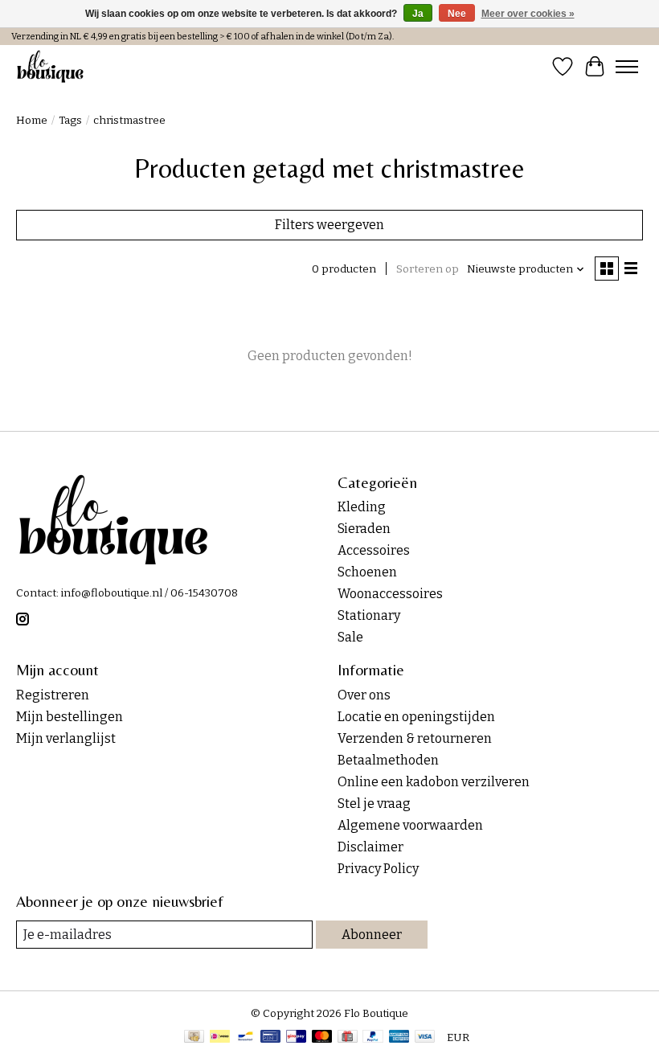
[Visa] (425, 1038)
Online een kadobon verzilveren (434, 781)
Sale (350, 637)
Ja (418, 13)
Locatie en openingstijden (416, 716)
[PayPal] (372, 1038)
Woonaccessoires (390, 593)
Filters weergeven (329, 224)
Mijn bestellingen (69, 716)
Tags (70, 120)
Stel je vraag (374, 803)
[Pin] (270, 1038)
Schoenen (367, 572)
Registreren (52, 695)
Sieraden (364, 528)
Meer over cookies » (528, 13)
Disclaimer (370, 847)
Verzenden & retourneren (415, 738)
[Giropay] (296, 1038)
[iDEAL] (220, 1038)
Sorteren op (427, 269)
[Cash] (194, 1038)
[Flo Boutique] (50, 66)
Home (31, 120)
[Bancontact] (245, 1038)
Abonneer (372, 934)
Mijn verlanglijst (66, 738)
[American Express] (399, 1038)
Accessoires (374, 550)
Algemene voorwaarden (410, 825)
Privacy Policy (378, 868)
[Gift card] (348, 1038)
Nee (457, 13)
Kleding (362, 507)
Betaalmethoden (388, 760)
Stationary (369, 615)
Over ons (364, 695)
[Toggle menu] (627, 67)
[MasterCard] (322, 1038)
